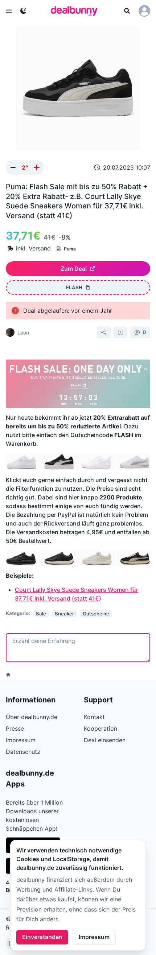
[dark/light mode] (23, 11)
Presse (15, 728)
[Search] (127, 11)
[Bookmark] (120, 332)
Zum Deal (74, 268)
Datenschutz (23, 751)
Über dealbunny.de (31, 717)
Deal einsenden (105, 740)
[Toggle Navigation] (8, 11)
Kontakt (94, 717)
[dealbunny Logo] (76, 11)
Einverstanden (42, 937)
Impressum (94, 937)
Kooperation (100, 728)
